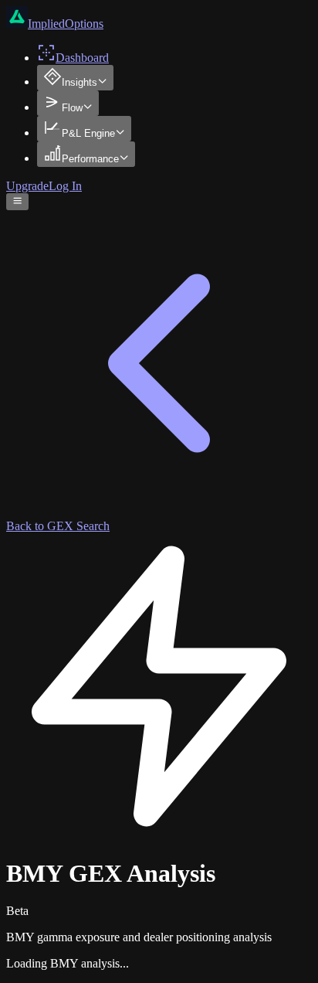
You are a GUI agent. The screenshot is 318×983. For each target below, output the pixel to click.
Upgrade (27, 185)
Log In (65, 185)
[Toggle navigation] (17, 201)
